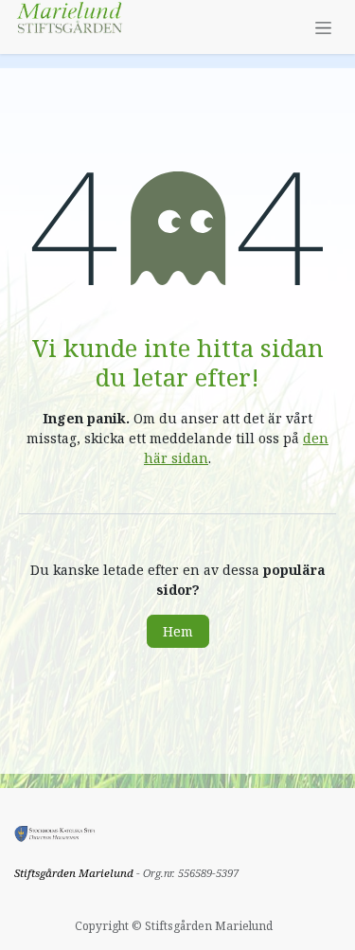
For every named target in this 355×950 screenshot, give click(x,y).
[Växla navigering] (323, 27)
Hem (178, 631)
